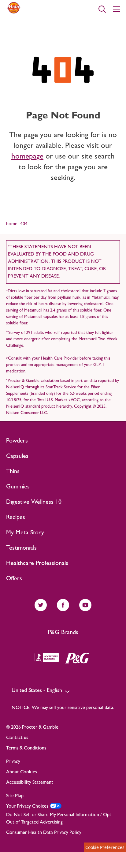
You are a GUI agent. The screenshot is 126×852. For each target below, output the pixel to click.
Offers (14, 579)
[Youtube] (85, 609)
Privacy (13, 762)
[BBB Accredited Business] (50, 658)
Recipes (15, 518)
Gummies (18, 487)
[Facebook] (63, 609)
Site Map (15, 796)
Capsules (17, 457)
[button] (63, 691)
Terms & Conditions (26, 748)
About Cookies (21, 772)
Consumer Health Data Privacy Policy (43, 833)
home (12, 224)
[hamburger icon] (116, 9)
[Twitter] (41, 609)
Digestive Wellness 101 (35, 502)
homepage (27, 157)
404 (24, 224)
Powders (17, 441)
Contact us (17, 738)
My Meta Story (25, 533)
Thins (13, 472)
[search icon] (102, 9)
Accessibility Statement (29, 782)
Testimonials (21, 548)
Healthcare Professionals (37, 564)
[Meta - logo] (13, 14)
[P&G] (80, 658)
